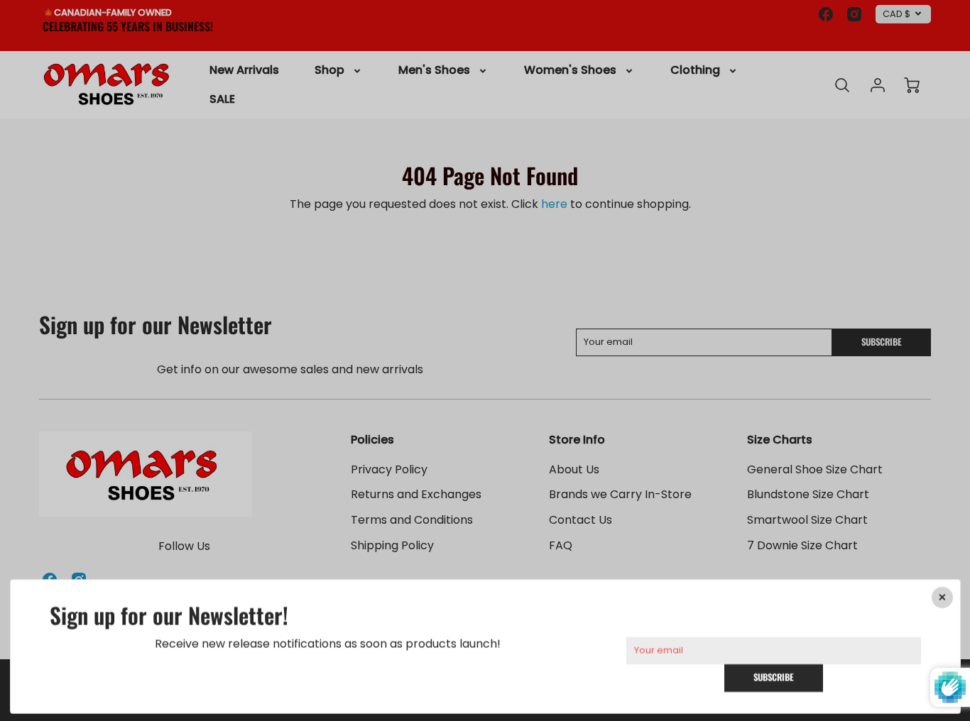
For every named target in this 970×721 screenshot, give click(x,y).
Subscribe (773, 677)
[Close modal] (941, 597)
